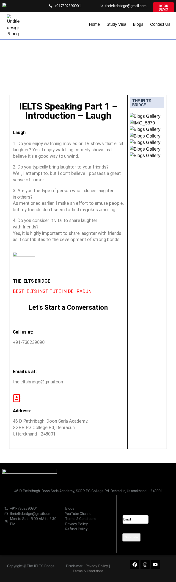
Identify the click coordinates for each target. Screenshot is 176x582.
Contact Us (160, 24)
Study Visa (116, 24)
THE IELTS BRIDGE (141, 102)
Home (94, 24)
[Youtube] (155, 564)
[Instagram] (145, 564)
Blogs (138, 24)
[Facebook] (134, 564)
